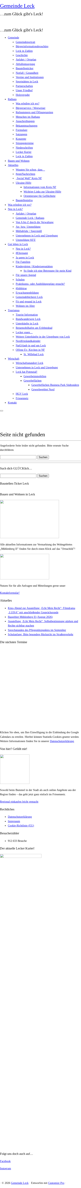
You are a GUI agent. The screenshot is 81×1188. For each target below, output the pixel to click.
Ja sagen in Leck (25, 257)
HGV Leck (22, 393)
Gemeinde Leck (17, 6)
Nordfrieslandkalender (28, 341)
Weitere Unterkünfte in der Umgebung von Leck (43, 336)
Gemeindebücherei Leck (29, 297)
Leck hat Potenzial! (26, 371)
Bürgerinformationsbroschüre (32, 46)
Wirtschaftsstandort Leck (29, 363)
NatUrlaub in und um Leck (31, 345)
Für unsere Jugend (26, 275)
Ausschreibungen (25, 121)
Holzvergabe (23, 94)
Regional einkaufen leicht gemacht (19, 801)
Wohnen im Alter (25, 305)
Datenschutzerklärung (62, 741)
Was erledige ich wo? (27, 103)
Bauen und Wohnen (18, 160)
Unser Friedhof (24, 90)
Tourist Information (27, 314)
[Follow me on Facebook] (7, 22)
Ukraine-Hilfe (23, 182)
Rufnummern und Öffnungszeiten (34, 112)
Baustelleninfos (24, 200)
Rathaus (12, 99)
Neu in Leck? (15, 209)
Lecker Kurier (23, 152)
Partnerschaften (24, 86)
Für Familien (23, 261)
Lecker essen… (24, 332)
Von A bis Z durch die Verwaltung (34, 222)
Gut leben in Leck (18, 244)
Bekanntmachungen (26, 125)
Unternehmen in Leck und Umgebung (37, 235)
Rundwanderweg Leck (28, 319)
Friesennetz (22, 398)
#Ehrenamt (22, 253)
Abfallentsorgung (25, 64)
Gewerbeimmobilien (35, 376)
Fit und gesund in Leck (28, 301)
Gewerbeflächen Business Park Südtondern (55, 385)
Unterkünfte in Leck (27, 323)
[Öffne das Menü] (1, 410)
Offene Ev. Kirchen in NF (30, 349)
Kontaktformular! (10, 592)
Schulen (20, 279)
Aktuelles (13, 165)
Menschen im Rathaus (28, 116)
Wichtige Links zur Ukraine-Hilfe (42, 191)
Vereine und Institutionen (30, 77)
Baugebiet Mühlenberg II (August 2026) (30, 616)
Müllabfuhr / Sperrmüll (29, 231)
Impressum (14, 821)
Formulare (21, 130)
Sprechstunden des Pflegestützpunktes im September (37, 630)
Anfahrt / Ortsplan (26, 59)
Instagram (5, 1168)
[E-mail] (4, 22)
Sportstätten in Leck (27, 81)
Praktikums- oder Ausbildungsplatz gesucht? (40, 283)
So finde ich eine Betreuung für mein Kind (47, 270)
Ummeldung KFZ (26, 239)
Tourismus (13, 310)
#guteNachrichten (25, 174)
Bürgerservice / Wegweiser (30, 108)
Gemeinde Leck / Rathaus (30, 217)
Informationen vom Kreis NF (40, 187)
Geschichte (22, 55)
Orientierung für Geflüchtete (39, 195)
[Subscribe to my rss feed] (1, 22)
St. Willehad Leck (34, 354)
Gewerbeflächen (32, 380)
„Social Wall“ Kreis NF (29, 178)
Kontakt (12, 402)
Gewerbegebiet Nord (42, 389)
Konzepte (21, 138)
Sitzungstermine (25, 143)
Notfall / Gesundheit (27, 72)
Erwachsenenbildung (27, 292)
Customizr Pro (56, 1183)
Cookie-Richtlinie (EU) (21, 825)
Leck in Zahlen (24, 50)
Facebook (5, 1161)
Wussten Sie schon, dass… (30, 169)
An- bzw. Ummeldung (28, 226)
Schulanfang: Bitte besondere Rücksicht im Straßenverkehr (40, 634)
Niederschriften (24, 147)
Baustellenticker (24, 68)
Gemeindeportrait (25, 42)
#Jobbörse (21, 288)
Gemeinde (13, 37)
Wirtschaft (13, 358)
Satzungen (21, 134)
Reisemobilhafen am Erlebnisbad (34, 327)
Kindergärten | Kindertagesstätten (34, 266)
